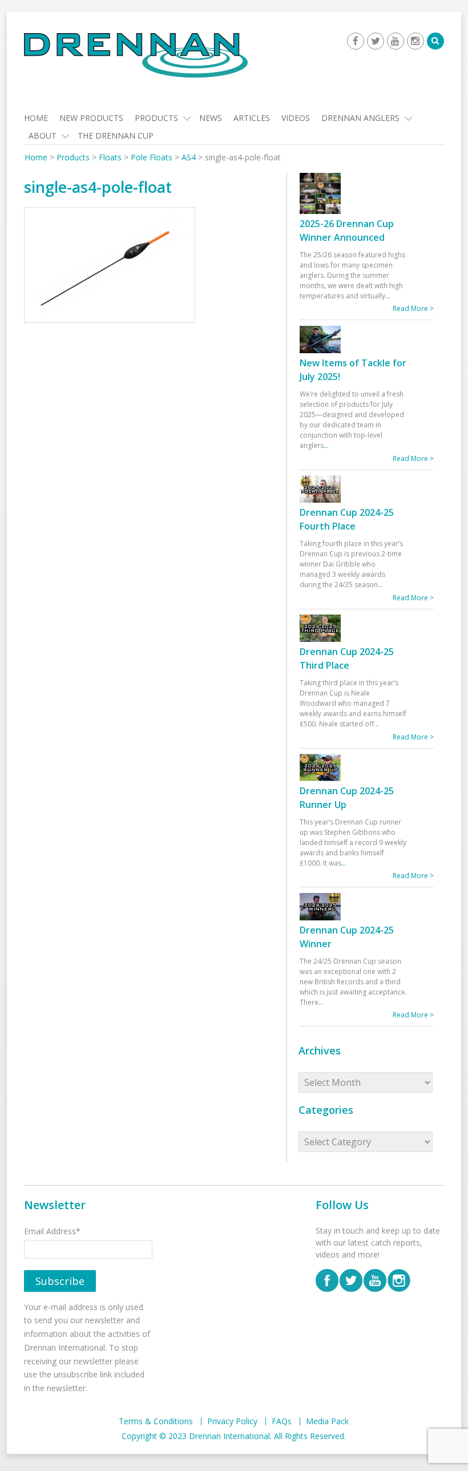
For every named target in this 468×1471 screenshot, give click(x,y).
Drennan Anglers (360, 117)
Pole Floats (151, 157)
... (387, 296)
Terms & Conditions (156, 1421)
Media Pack (327, 1421)
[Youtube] (395, 41)
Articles (251, 117)
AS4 (188, 157)
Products (156, 117)
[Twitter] (375, 41)
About (43, 135)
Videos (295, 117)
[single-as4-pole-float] (109, 266)
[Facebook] (355, 41)
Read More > (413, 308)
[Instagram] (415, 41)
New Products (91, 117)
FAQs (282, 1421)
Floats (110, 157)
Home (36, 117)
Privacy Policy (232, 1421)
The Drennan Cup (116, 135)
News (210, 117)
